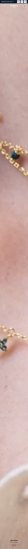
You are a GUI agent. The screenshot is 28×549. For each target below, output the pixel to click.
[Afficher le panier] (26, 6)
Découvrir (14, 545)
